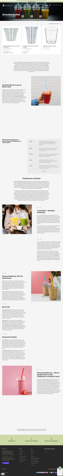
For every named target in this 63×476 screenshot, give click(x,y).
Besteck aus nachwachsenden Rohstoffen (11, 325)
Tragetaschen (21, 461)
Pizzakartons (21, 451)
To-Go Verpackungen (21, 4)
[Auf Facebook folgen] (2, 469)
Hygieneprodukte (42, 4)
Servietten (21, 454)
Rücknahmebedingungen (35, 461)
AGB (31, 454)
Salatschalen (21, 452)
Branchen (29, 6)
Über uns (32, 451)
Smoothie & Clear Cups (23, 456)
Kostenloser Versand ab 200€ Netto (31, 1)
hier (31, 186)
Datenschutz (33, 456)
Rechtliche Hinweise (34, 463)
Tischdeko (35, 4)
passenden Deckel (21, 181)
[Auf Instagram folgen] (5, 469)
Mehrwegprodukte (29, 4)
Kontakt (32, 452)
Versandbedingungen (34, 459)
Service (33, 6)
